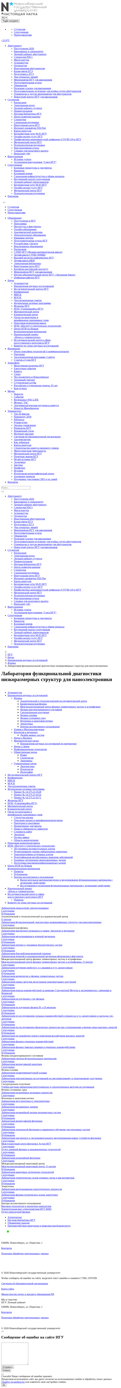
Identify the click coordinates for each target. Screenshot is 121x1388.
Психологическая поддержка (29, 145)
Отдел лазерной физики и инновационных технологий (31, 1149)
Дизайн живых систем (32, 735)
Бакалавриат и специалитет (28, 51)
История (18, 470)
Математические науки (26, 740)
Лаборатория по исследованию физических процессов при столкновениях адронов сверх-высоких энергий (59, 1027)
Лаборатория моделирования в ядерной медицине (28, 936)
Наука (11, 280)
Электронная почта (24, 105)
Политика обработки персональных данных (25, 1253)
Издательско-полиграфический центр (34, 473)
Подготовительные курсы (28, 82)
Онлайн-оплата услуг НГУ (28, 136)
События (18, 397)
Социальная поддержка (26, 122)
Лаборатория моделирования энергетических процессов (31, 1189)
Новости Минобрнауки (26, 408)
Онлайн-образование (25, 229)
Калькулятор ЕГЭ (23, 71)
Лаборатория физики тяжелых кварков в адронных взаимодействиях (38, 1047)
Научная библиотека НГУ (28, 113)
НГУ (10, 654)
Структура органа (23, 817)
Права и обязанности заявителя (31, 828)
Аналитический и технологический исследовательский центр (53, 701)
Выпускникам (15, 156)
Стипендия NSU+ (23, 57)
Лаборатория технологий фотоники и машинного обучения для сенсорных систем (45, 1129)
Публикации (21, 874)
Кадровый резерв (23, 173)
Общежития (20, 85)
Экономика (26, 760)
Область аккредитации (26, 840)
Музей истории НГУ (25, 459)
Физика (12, 663)
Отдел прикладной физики (15, 1212)
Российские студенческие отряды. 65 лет (36, 385)
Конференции (21, 291)
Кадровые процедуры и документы (33, 167)
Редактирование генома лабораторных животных (40, 851)
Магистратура (21, 60)
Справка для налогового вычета (31, 150)
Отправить (8, 1367)
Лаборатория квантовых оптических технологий (27, 1172)
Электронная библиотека (27, 263)
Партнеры (13, 196)
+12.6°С (5, 40)
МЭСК (17, 297)
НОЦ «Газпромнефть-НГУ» (29, 308)
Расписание (20, 102)
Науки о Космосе (23, 738)
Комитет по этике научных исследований (36, 345)
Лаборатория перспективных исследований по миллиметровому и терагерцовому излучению (51, 1078)
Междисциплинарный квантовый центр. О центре (28, 1166)
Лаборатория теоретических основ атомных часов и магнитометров (37, 1177)
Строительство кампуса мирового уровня (36, 448)
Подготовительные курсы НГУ (30, 240)
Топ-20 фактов (21, 414)
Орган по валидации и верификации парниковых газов (31, 319)
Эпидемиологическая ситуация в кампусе (36, 405)
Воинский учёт (22, 153)
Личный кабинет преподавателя (31, 182)
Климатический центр (26, 314)
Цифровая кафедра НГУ (27, 277)
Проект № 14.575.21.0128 (27, 792)
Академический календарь (28, 232)
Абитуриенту (15, 45)
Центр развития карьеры (27, 116)
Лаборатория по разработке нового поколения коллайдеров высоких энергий (42, 1035)
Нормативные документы (28, 826)
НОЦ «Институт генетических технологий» (38, 326)
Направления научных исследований (34, 286)
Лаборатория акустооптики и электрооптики (25, 1101)
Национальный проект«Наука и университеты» (27, 336)
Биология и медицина (25, 732)
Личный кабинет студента (28, 108)
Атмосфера (13, 362)
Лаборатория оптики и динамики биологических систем (31, 945)
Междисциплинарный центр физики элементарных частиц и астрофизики (60, 706)
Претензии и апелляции (27, 823)
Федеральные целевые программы (32, 303)
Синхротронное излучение (34, 712)
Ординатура (20, 65)
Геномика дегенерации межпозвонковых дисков (40, 860)
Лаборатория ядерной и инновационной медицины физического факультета (42, 956)
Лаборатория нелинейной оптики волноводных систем (31, 1112)
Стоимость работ (23, 831)
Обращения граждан (19, 1223)
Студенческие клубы (25, 382)
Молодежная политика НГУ (29, 365)
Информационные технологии (30, 749)
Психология (26, 769)
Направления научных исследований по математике (48, 743)
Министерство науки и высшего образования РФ (27, 1294)
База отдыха (20, 388)
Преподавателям (23, 35)
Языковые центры (23, 237)
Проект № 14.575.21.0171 (27, 797)
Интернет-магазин (24, 433)
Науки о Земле (21, 746)
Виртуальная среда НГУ (27, 125)
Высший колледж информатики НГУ (34, 257)
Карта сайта (7, 1289)
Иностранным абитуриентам (29, 68)
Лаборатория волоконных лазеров (19, 1106)
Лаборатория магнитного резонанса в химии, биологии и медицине (38, 930)
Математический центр (26, 311)
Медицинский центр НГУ (28, 142)
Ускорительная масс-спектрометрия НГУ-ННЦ (26, 1209)
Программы (20, 223)
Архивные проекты (24, 476)
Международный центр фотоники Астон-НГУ (26, 1143)
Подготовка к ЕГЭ (24, 74)
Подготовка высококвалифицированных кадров (40, 863)
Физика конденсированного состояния (41, 709)
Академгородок (22, 439)
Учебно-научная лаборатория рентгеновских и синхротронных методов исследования (47, 1087)
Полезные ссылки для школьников (32, 88)
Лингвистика (27, 766)
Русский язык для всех (26, 243)
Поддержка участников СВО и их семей (35, 479)
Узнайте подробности (13, 1382)
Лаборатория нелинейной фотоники (20, 1158)
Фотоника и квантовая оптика (36, 721)
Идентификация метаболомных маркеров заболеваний (43, 857)
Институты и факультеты (27, 226)
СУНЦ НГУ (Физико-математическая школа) (38, 252)
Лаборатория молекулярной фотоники (21, 1121)
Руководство (20, 422)
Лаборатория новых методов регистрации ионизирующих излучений (38, 981)
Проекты (18, 871)
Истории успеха (22, 159)
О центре (6, 919)
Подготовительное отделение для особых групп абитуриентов (47, 91)
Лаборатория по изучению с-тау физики (22, 999)
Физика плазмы (28, 715)
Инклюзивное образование (28, 246)
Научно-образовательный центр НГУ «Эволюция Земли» (45, 274)
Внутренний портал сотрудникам (32, 179)
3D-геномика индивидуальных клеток (34, 848)
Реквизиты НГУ (22, 428)
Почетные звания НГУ (26, 456)
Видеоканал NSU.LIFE (26, 399)
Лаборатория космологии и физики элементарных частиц (32, 976)
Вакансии (19, 170)
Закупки (18, 465)
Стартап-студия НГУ (25, 360)
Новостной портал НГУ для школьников (36, 96)
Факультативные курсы (26, 148)
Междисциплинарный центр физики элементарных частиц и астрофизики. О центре (47, 962)
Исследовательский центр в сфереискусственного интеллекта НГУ (32, 341)
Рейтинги (19, 419)
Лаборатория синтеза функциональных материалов (29, 1058)
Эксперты (19, 834)
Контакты (13, 482)
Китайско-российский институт (31, 269)
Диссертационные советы (28, 300)
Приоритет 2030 (22, 416)
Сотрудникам (21, 32)
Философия (26, 772)
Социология (26, 757)
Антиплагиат (15, 1217)
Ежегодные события (25, 368)
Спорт (17, 374)
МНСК (17, 294)
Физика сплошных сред (33, 718)
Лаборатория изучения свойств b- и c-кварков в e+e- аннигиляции (37, 967)
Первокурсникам (23, 111)
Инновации (14, 348)
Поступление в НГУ (25, 220)
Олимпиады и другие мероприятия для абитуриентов (43, 94)
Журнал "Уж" (21, 402)
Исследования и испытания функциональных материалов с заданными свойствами (65, 885)
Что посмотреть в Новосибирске (31, 377)
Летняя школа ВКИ (24, 260)
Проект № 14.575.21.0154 (27, 794)
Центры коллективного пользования (40, 726)
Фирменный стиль (24, 431)
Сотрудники (7, 911)
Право (23, 755)
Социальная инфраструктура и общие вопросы (39, 176)
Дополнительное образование (30, 235)
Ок (4, 1385)
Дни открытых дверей (26, 77)
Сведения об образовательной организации (37, 436)
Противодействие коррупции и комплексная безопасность (39, 1225)
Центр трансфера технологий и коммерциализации (41, 351)
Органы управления (25, 425)
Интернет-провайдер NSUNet (30, 128)
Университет (14, 411)
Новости (18, 394)
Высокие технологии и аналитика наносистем (26, 1206)
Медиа (11, 391)
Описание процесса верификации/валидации (38, 820)
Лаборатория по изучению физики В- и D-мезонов (28, 1007)
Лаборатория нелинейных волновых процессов (26, 1092)
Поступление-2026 (24, 48)
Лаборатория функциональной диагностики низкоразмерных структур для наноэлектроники (51, 922)
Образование (15, 218)
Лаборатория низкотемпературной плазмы (24, 1072)
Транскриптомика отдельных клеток (33, 854)
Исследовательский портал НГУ (31, 289)
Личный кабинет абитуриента (30, 54)
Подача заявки (21, 837)
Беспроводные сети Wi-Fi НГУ (30, 133)
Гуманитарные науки (25, 763)
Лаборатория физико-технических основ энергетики (29, 1194)
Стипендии (20, 119)
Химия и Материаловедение (29, 729)
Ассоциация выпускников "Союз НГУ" (35, 162)
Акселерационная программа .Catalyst (34, 357)
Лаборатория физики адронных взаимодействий (27, 1041)
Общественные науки (25, 752)
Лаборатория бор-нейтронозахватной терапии (26, 953)
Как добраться (21, 442)
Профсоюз (19, 468)
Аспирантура (21, 62)
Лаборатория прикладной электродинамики (25, 908)
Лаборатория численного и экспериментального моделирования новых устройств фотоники (51, 1138)
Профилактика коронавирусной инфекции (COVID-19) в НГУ (47, 139)
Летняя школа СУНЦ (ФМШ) (30, 255)
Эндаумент (20, 462)
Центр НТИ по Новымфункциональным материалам (30, 330)
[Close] (2, 1331)
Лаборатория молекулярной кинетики (21, 1064)
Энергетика (26, 723)
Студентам (19, 29)
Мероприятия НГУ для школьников (33, 79)
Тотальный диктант (24, 379)
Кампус (18, 371)
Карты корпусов (22, 131)
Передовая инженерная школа (30, 323)
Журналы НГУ (22, 306)
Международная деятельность (30, 450)
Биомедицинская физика (33, 704)
